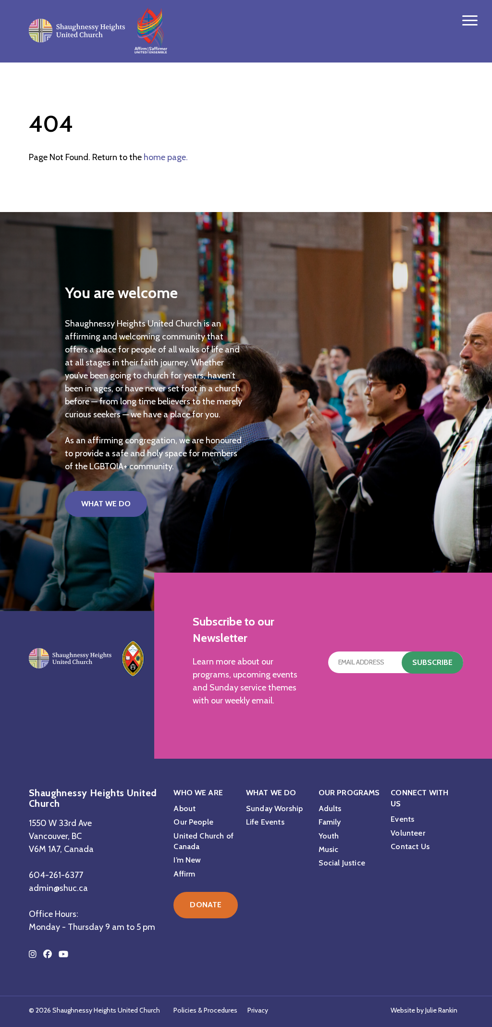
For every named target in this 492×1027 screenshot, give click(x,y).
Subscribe (432, 662)
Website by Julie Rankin (424, 1010)
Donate (205, 904)
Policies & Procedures (205, 1010)
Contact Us (410, 846)
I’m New (187, 859)
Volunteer (408, 833)
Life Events (265, 822)
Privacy (257, 1010)
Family (330, 822)
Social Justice (342, 862)
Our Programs (349, 792)
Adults (330, 808)
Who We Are (198, 792)
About (184, 808)
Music (329, 849)
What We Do (106, 503)
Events (402, 819)
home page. (166, 157)
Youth (329, 835)
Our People (193, 822)
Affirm (184, 873)
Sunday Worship (274, 808)
